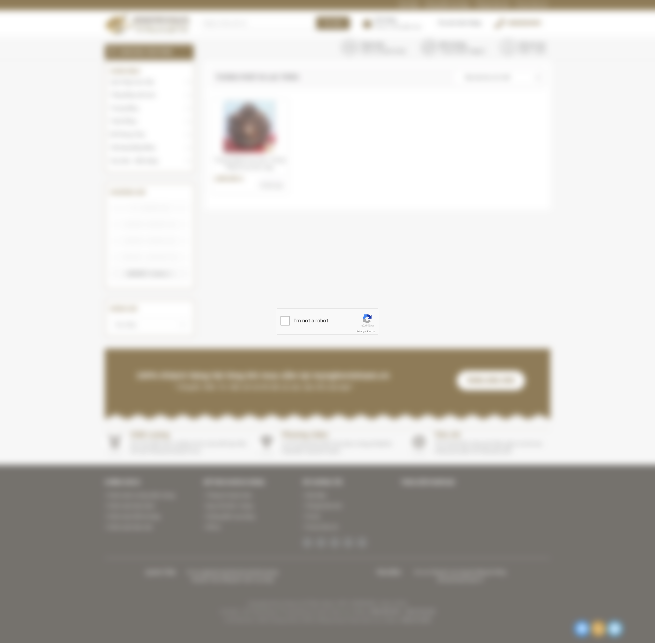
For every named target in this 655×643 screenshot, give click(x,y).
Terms (371, 331)
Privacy (360, 331)
